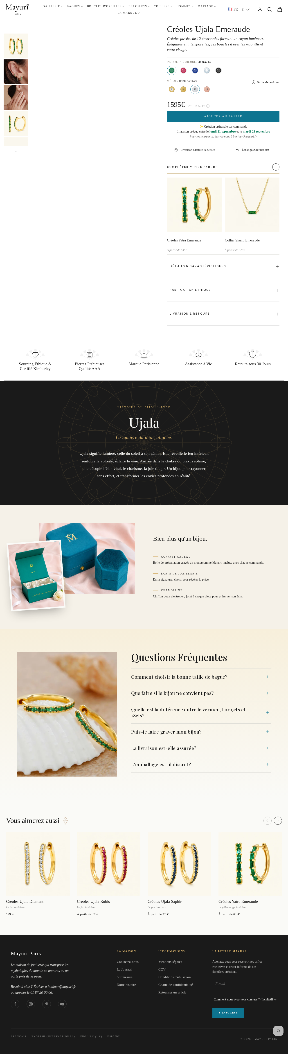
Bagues (73, 6)
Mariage (205, 6)
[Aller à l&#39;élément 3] (16, 97)
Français (19, 1036)
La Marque (127, 12)
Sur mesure (125, 977)
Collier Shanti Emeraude (242, 240)
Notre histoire (126, 984)
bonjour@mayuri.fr (245, 136)
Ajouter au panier (223, 116)
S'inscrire (228, 1012)
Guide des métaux (268, 82)
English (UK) (91, 1036)
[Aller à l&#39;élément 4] (16, 123)
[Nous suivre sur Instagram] (31, 1004)
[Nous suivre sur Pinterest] (46, 1004)
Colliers (162, 6)
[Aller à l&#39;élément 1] (16, 46)
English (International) (53, 1036)
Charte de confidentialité (175, 984)
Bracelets (137, 6)
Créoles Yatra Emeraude (184, 240)
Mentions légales (170, 962)
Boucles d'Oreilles (104, 6)
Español (114, 1036)
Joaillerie (50, 6)
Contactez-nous (128, 962)
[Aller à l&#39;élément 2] (16, 71)
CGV (162, 969)
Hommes (184, 6)
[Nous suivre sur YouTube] (62, 1004)
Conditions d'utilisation (174, 977)
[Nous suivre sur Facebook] (15, 1004)
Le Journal (124, 969)
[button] (266, 167)
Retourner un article (172, 992)
